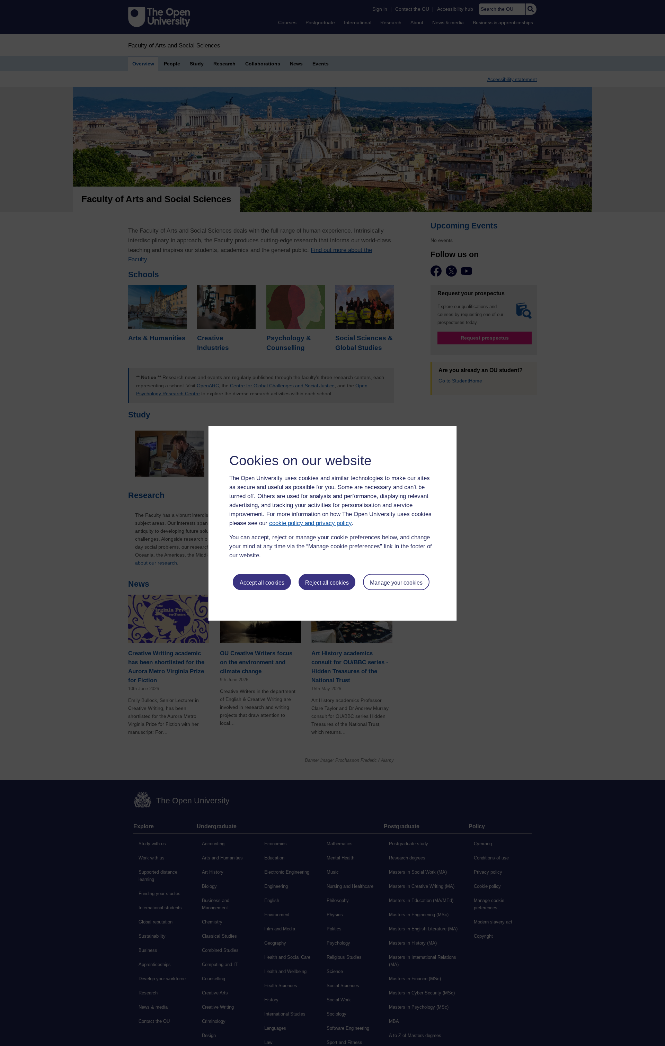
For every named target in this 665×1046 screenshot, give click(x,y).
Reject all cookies (327, 583)
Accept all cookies (262, 583)
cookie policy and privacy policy (310, 523)
